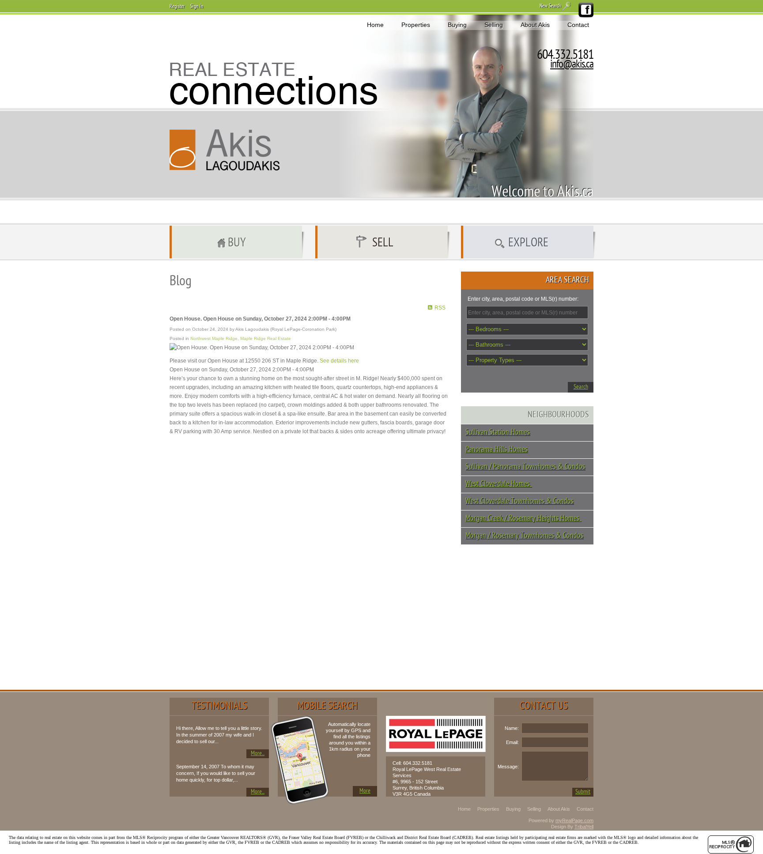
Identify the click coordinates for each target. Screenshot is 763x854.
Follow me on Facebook (585, 10)
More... (257, 753)
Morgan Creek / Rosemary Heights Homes (523, 519)
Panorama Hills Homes (496, 450)
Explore (528, 243)
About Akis (535, 24)
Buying (457, 24)
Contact (578, 24)
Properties (415, 24)
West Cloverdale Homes (498, 484)
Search (581, 387)
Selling (493, 24)
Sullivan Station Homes (497, 432)
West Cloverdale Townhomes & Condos (519, 501)
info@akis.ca (571, 65)
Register (177, 6)
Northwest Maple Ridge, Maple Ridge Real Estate (240, 338)
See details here (339, 361)
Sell (382, 243)
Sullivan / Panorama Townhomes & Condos (525, 467)
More (364, 791)
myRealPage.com (574, 820)
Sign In (196, 6)
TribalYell (583, 826)
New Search (550, 6)
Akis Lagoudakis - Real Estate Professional (225, 149)
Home (375, 24)
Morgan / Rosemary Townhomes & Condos (524, 536)
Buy (237, 243)
